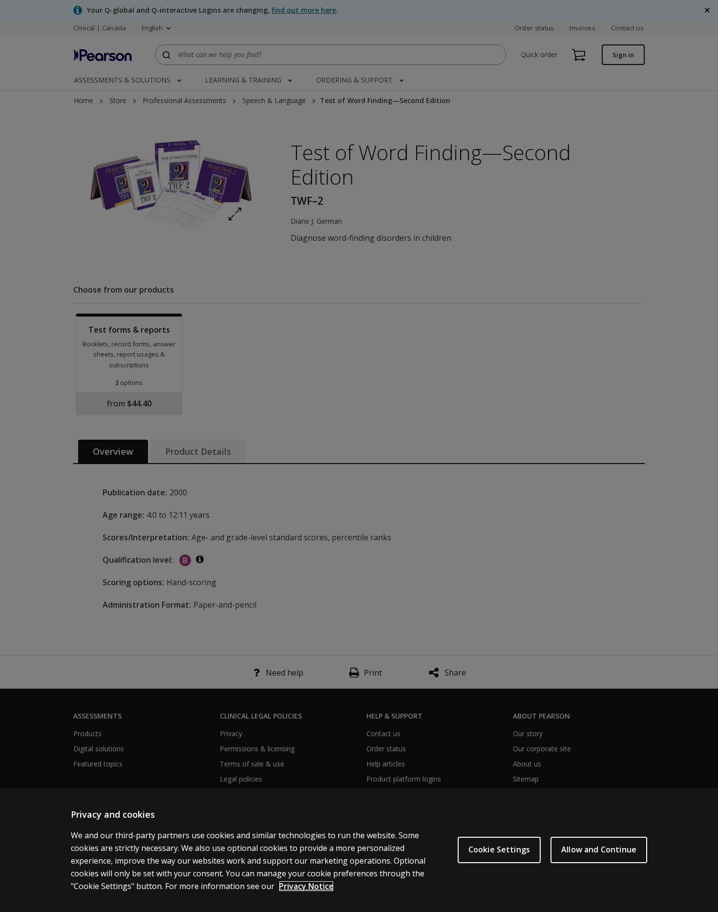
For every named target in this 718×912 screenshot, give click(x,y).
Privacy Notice (306, 886)
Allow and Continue (598, 849)
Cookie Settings (499, 849)
